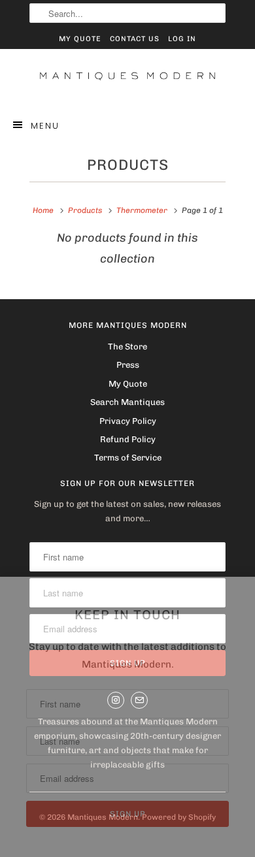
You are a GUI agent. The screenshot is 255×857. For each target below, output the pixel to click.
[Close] (243, 589)
